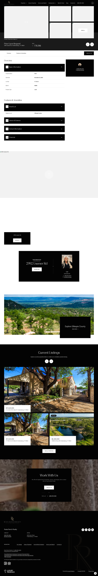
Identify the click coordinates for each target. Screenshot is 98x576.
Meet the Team (61, 3)
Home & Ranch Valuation (39, 544)
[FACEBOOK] (83, 529)
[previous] (47, 361)
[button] (89, 53)
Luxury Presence (71, 571)
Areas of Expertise (32, 3)
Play (49, 175)
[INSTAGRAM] (86, 529)
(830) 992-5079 (80, 68)
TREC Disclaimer (7, 556)
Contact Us (72, 3)
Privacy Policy (91, 571)
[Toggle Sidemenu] (92, 3)
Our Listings (19, 544)
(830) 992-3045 (80, 3)
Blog (67, 3)
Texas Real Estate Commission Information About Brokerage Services (18, 555)
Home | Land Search (42, 3)
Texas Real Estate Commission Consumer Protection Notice (16, 554)
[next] (51, 361)
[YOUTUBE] (89, 529)
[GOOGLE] (92, 529)
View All (83, 30)
